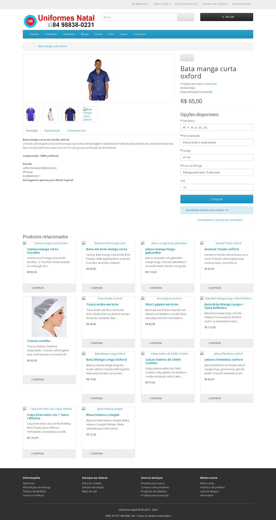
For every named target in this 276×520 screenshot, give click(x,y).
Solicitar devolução (93, 487)
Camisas (34, 34)
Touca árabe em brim (102, 304)
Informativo (207, 495)
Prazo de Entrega (192, 165)
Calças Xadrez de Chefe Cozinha (163, 361)
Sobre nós (29, 483)
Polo (111, 34)
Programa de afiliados (154, 491)
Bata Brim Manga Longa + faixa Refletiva (223, 306)
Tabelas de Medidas (34, 491)
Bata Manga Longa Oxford (106, 359)
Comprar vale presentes (155, 487)
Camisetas (51, 34)
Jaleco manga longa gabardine (160, 250)
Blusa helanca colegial (102, 415)
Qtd (182, 180)
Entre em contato (92, 483)
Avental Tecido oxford (221, 249)
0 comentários (205, 220)
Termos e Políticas (33, 495)
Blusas (84, 34)
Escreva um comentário (229, 220)
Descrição (32, 130)
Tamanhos (188, 121)
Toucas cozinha (38, 341)
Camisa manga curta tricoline (42, 250)
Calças (123, 34)
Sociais (98, 34)
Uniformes (69, 34)
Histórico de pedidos (212, 487)
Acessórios (139, 34)
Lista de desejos (209, 491)
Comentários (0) (76, 130)
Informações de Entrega (36, 487)
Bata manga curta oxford (52, 46)
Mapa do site (89, 491)
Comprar (217, 199)
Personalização (191, 136)
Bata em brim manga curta (106, 249)
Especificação (52, 130)
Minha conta (207, 483)
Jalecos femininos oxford (223, 359)
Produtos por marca (152, 483)
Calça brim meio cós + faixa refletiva (47, 416)
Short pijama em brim (161, 304)
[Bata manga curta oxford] (98, 78)
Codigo (186, 151)
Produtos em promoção (155, 495)
